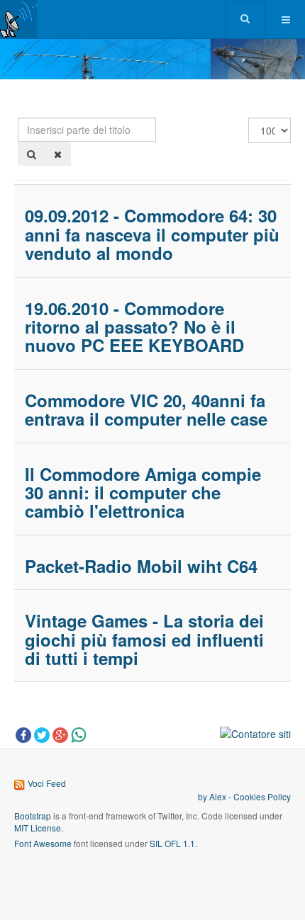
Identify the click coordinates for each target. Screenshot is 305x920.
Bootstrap (32, 816)
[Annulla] (58, 154)
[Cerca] (31, 154)
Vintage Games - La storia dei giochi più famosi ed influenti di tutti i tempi (144, 639)
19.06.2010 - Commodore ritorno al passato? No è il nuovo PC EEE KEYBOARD (134, 327)
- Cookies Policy (258, 796)
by (203, 796)
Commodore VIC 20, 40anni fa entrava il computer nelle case (146, 409)
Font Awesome (43, 843)
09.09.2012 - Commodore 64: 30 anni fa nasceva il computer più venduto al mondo (152, 234)
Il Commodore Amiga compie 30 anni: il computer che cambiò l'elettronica (143, 492)
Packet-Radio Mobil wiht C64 (141, 566)
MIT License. (38, 828)
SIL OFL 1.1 (172, 843)
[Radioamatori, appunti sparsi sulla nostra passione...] (18, 19)
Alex (217, 796)
